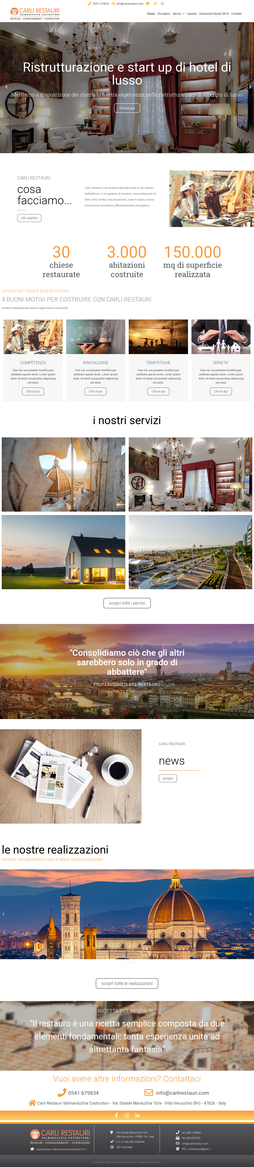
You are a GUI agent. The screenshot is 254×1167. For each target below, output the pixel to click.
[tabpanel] (127, 86)
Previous (5, 87)
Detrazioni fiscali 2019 (214, 13)
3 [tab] (125, 150)
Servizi (177, 13)
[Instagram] (127, 1115)
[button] (29, 218)
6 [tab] (135, 150)
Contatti (236, 13)
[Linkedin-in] (137, 1115)
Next (249, 87)
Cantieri (192, 13)
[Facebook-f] (116, 1115)
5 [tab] (132, 150)
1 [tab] (118, 150)
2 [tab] (122, 150)
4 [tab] (128, 150)
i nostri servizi (127, 420)
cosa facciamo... (44, 195)
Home (151, 13)
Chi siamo (163, 13)
